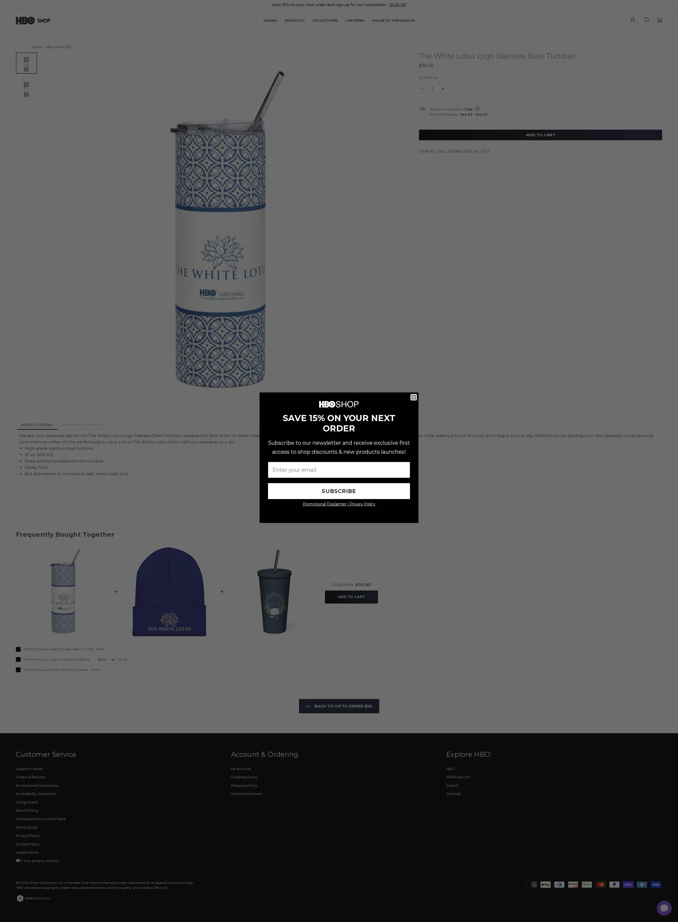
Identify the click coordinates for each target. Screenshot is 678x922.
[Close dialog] (413, 397)
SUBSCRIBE (339, 491)
